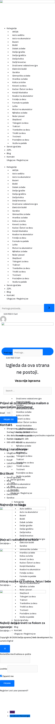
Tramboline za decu (21, 129)
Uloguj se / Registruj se (17, 160)
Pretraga (8, 352)
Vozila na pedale (19, 143)
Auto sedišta (18, 35)
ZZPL (9, 150)
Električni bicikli (19, 69)
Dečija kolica (18, 58)
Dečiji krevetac (19, 62)
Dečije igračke (18, 52)
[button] (6, 715)
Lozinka (3, 668)
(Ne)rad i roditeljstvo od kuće (19, 540)
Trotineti (16, 136)
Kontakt (11, 156)
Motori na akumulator (22, 109)
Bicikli (15, 45)
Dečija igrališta (19, 55)
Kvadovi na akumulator (22, 96)
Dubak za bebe (18, 48)
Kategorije (12, 28)
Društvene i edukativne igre (25, 65)
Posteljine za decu (20, 140)
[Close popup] (5, 649)
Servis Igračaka (14, 146)
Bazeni (15, 42)
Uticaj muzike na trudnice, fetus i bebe (25, 581)
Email (2, 412)
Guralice (16, 72)
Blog (9, 153)
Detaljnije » (5, 543)
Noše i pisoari (18, 116)
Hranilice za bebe (20, 79)
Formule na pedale (20, 102)
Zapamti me (8, 676)
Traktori (16, 126)
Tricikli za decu (19, 133)
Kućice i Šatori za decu (22, 89)
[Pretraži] (49, 308)
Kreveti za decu (19, 85)
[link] (3, 319)
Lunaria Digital (6, 641)
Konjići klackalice (20, 92)
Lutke (15, 106)
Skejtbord (16, 119)
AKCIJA (15, 31)
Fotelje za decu (19, 99)
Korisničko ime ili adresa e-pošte (15, 654)
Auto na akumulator (21, 38)
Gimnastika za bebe (21, 75)
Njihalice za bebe (19, 112)
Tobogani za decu (20, 123)
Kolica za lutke (19, 82)
